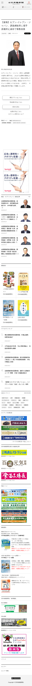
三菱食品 (11, 404)
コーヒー (4, 407)
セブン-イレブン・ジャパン (19, 122)
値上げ (9, 402)
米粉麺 (23, 397)
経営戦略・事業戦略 (6, 122)
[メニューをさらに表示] (2, 2)
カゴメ (22, 402)
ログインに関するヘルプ (16, 114)
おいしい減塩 (16, 402)
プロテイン (13, 400)
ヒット (3, 402)
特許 (23, 407)
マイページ (16, 678)
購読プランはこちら (16, 97)
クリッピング (17, 7)
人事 (11, 397)
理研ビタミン (19, 404)
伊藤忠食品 (17, 397)
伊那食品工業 (17, 407)
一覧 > (29, 196)
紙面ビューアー (8, 7)
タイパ (9, 407)
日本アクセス (5, 397)
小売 (9, 33)
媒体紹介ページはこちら (8, 456)
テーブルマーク (5, 400)
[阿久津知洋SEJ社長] (16, 53)
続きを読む (16, 107)
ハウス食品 (4, 404)
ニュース (4, 33)
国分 (20, 400)
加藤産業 (26, 404)
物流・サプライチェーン (15, 120)
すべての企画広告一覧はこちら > (22, 441)
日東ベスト (25, 400)
